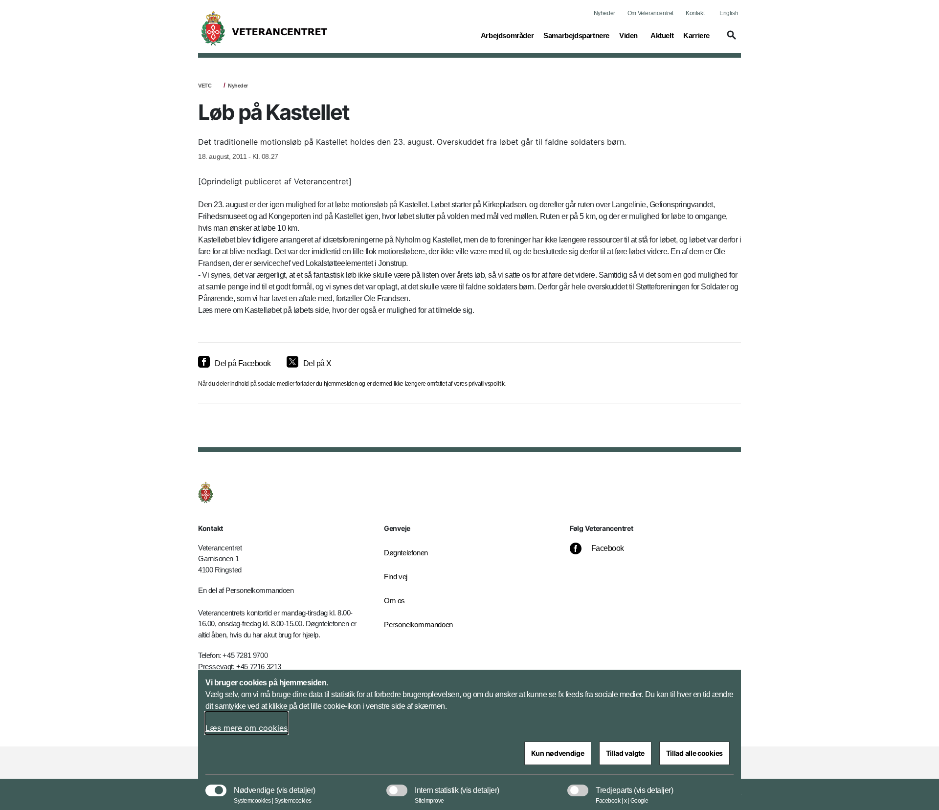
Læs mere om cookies (246, 728)
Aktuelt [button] (661, 35)
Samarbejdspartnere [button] (576, 35)
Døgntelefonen (406, 552)
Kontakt (695, 13)
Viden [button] (630, 35)
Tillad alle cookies (694, 753)
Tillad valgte (625, 753)
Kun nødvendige (557, 753)
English (728, 13)
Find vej (395, 576)
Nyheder (604, 13)
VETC (204, 85)
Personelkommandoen (418, 624)
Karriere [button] (696, 35)
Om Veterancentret (650, 13)
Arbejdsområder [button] (507, 35)
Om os (394, 600)
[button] (730, 39)
